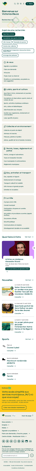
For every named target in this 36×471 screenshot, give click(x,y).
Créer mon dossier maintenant (14, 407)
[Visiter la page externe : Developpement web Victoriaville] (30, 441)
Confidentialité (28, 465)
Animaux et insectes (10, 133)
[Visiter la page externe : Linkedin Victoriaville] (19, 441)
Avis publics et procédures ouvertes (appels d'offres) (18, 214)
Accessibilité (6, 465)
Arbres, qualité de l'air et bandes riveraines (17, 140)
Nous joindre (6, 422)
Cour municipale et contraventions (15, 161)
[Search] (32, 20)
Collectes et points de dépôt (13, 130)
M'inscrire (7, 73)
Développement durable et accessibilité (16, 228)
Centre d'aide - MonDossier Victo (13, 436)
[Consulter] (7, 271)
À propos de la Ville (10, 202)
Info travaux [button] (7, 42)
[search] (18, 20)
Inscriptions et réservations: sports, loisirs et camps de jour (18, 99)
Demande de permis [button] (20, 42)
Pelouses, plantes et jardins (12, 137)
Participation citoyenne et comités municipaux (15, 209)
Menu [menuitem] (31, 4)
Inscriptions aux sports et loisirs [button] (13, 38)
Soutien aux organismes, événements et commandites (16, 114)
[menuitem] (4, 4)
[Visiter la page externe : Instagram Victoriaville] (15, 441)
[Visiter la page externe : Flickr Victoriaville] (26, 441)
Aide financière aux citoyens (13, 110)
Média (4, 428)
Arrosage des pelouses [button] (10, 55)
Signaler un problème (10, 66)
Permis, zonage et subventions (13, 154)
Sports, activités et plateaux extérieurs (16, 103)
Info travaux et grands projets (13, 186)
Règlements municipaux (11, 164)
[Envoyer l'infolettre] (32, 455)
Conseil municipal (9, 205)
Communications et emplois (13, 225)
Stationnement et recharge (12, 180)
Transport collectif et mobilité (13, 183)
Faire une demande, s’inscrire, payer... (15, 433)
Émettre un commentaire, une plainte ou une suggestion (17, 80)
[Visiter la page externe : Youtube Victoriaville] (22, 441)
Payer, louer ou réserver (11, 76)
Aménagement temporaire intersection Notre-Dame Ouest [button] (17, 50)
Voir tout (28, 237)
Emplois (4, 425)
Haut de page (26, 416)
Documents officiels (10, 218)
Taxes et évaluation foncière (13, 158)
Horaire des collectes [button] (9, 46)
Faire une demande (10, 69)
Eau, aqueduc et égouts (11, 177)
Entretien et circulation (11, 190)
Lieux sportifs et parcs (11, 118)
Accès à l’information (17, 465)
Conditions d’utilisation (18, 468)
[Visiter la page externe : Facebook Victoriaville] (3, 441)
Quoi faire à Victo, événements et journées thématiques (17, 94)
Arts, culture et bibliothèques (13, 106)
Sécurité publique (9, 222)
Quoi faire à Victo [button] (8, 34)
